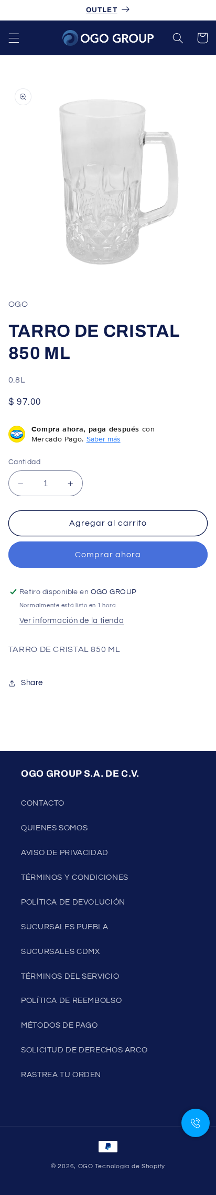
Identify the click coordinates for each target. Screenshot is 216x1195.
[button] (14, 38)
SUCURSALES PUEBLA (65, 927)
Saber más (104, 439)
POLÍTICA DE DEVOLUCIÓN (73, 902)
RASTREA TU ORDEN (61, 1075)
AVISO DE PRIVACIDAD (65, 853)
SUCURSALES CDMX (60, 952)
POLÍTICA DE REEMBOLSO (71, 1001)
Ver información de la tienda (71, 621)
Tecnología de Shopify (130, 1166)
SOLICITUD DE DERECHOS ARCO (84, 1050)
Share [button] (32, 683)
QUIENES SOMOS (54, 828)
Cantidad (24, 462)
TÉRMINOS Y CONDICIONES (74, 877)
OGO (85, 1166)
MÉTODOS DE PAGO (59, 1025)
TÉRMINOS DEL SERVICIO (70, 976)
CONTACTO (42, 803)
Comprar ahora (108, 554)
